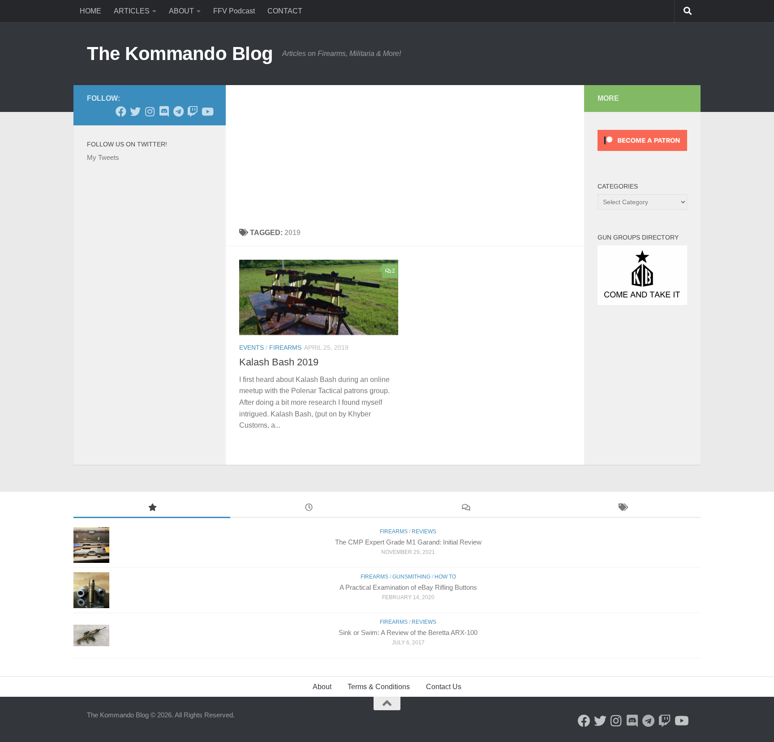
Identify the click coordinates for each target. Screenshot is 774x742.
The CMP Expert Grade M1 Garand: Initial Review (408, 542)
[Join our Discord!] (164, 111)
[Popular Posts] (151, 508)
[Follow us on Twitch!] (192, 111)
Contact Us (443, 687)
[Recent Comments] (465, 508)
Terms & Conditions (379, 687)
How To (445, 577)
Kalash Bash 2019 (278, 362)
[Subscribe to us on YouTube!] (207, 111)
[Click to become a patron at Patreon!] (642, 153)
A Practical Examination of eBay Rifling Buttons (408, 587)
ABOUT (181, 11)
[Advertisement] (405, 152)
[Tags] (622, 508)
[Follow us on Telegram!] (178, 111)
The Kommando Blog (180, 53)
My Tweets (103, 157)
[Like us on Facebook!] (121, 111)
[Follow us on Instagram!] (149, 111)
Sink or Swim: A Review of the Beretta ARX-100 (408, 632)
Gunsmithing (411, 577)
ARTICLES (132, 11)
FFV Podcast (234, 11)
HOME (90, 11)
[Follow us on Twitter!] (135, 111)
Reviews (424, 531)
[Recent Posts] (308, 508)
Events (251, 347)
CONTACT (284, 11)
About (322, 687)
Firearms (285, 347)
